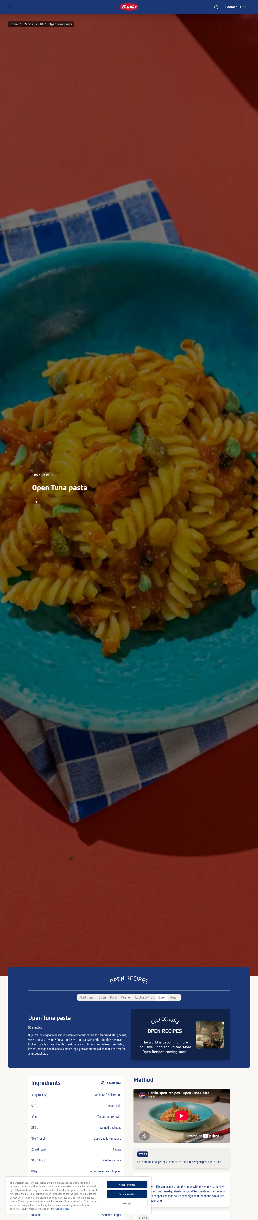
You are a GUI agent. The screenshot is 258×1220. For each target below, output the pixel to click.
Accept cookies (127, 1184)
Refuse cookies (127, 1194)
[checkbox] (181, 1158)
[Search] (216, 7)
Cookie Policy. (62, 1208)
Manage (127, 1203)
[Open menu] (11, 7)
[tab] (87, 997)
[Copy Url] (35, 500)
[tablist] (129, 997)
